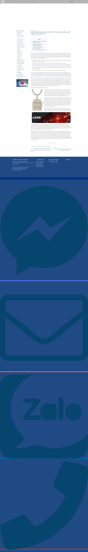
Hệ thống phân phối (56, 1)
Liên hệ (81, 1)
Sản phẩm (49, 1)
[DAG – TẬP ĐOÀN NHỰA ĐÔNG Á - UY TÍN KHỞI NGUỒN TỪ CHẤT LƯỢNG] (5, 1)
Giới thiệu (44, 1)
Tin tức (71, 1)
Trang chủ (40, 1)
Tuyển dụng (77, 1)
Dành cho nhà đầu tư (64, 1)
